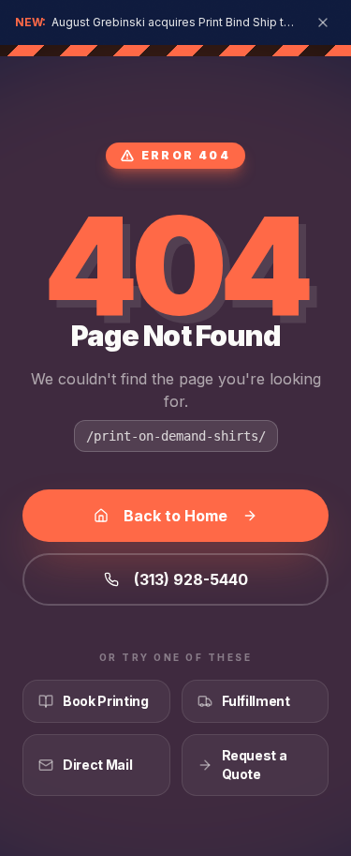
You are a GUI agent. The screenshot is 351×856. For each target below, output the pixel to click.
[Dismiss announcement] (323, 22)
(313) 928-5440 (191, 579)
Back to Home (175, 515)
